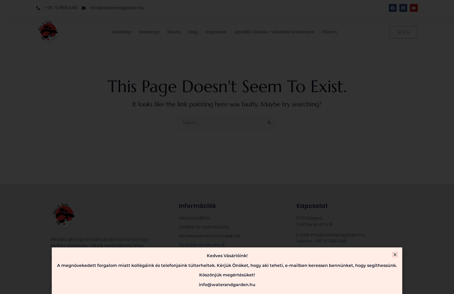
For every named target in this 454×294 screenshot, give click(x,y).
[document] (227, 147)
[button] (395, 255)
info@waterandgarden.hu (227, 284)
